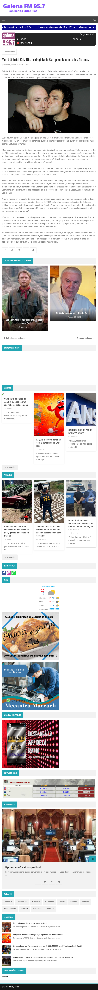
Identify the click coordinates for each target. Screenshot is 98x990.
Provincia (73, 902)
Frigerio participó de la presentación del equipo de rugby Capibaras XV (43, 957)
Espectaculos (9, 52)
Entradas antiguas (84, 338)
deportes (85, 902)
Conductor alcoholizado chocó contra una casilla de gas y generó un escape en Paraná (16, 531)
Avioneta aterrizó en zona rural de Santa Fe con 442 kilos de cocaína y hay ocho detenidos (48, 531)
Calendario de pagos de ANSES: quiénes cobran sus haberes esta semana (16, 402)
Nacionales (49, 902)
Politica (62, 902)
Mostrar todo (9, 467)
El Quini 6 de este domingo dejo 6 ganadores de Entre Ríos (48, 443)
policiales (24, 909)
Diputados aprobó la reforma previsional (23, 867)
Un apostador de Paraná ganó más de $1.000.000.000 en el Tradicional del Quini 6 (47, 946)
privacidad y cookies (12, 987)
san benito (37, 909)
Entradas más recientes (15, 338)
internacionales (10, 909)
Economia (8, 902)
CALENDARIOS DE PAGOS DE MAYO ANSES (80, 431)
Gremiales (36, 902)
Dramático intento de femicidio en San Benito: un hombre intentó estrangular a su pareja (81, 525)
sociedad (50, 909)
